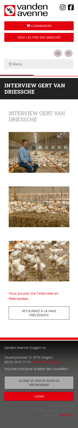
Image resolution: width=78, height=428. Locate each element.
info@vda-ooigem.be (47, 362)
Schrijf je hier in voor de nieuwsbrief (39, 383)
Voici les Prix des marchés (39, 37)
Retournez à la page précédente (39, 313)
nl (57, 53)
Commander (40, 26)
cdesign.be (66, 415)
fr (68, 53)
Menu (17, 64)
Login (39, 396)
